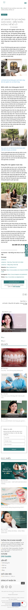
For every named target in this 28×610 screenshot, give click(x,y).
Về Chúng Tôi (5, 563)
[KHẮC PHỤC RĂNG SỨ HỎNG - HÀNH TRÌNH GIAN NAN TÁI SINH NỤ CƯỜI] (14, 519)
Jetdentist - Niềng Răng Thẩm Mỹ (9, 264)
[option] (13, 323)
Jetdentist (3, 259)
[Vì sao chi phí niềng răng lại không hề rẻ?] (14, 495)
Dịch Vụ (4, 14)
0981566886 (6, 556)
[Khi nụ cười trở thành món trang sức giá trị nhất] (14, 409)
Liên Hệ (4, 567)
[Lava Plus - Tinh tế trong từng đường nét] (14, 357)
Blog (3, 570)
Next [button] (26, 311)
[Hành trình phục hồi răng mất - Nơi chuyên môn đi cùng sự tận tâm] (14, 383)
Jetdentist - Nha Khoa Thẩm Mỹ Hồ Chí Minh (12, 262)
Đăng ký (14, 449)
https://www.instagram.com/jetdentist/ (17, 274)
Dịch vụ (4, 565)
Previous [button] (23, 311)
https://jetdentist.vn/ (11, 267)
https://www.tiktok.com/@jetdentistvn (14, 277)
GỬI (23, 583)
